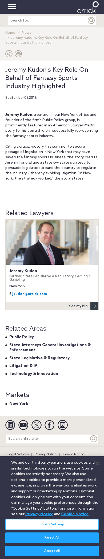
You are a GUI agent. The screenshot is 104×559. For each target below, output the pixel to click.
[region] (52, 507)
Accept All (52, 551)
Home (10, 33)
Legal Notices (18, 454)
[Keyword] (94, 439)
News (26, 33)
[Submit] (91, 20)
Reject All (52, 538)
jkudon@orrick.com (29, 294)
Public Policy (21, 337)
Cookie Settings (52, 524)
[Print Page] (18, 55)
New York (18, 404)
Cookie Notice (73, 454)
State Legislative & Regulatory (39, 358)
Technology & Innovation (33, 374)
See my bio (78, 306)
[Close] (97, 464)
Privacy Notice (46, 454)
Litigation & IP (23, 366)
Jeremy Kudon (50, 275)
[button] (9, 55)
